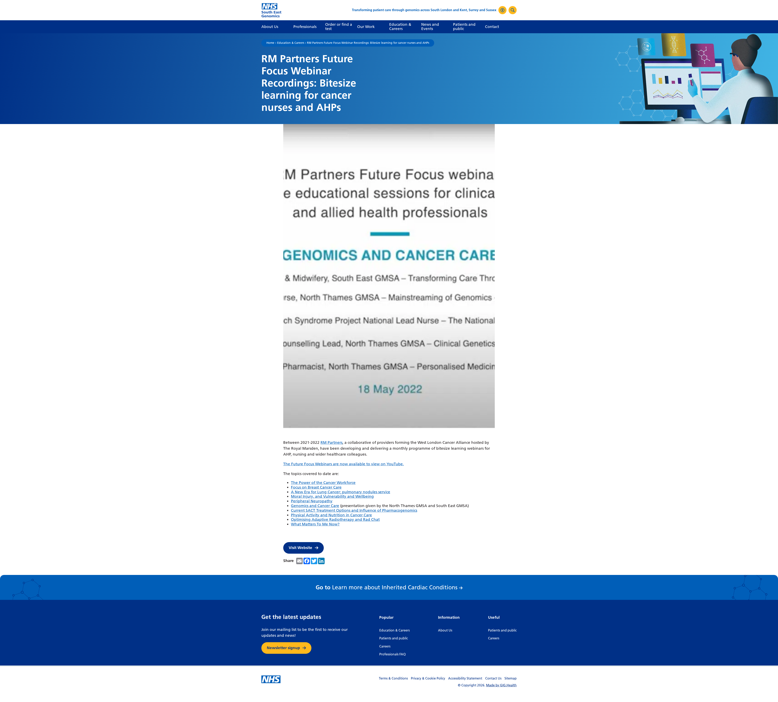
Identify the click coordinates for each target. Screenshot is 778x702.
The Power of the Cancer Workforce (323, 482)
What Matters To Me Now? (315, 524)
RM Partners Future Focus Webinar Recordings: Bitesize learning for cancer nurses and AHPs (368, 43)
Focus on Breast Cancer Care (316, 487)
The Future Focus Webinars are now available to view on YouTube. (343, 464)
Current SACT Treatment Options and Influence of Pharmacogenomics (354, 510)
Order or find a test (338, 26)
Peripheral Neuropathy (311, 501)
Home (270, 43)
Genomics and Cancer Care (315, 505)
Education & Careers (290, 43)
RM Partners (331, 442)
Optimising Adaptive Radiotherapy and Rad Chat (335, 519)
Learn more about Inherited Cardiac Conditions (388, 587)
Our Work (366, 26)
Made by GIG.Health (501, 685)
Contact (492, 26)
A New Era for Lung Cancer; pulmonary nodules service (340, 492)
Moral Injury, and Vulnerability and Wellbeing (332, 496)
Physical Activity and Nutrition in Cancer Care (331, 515)
